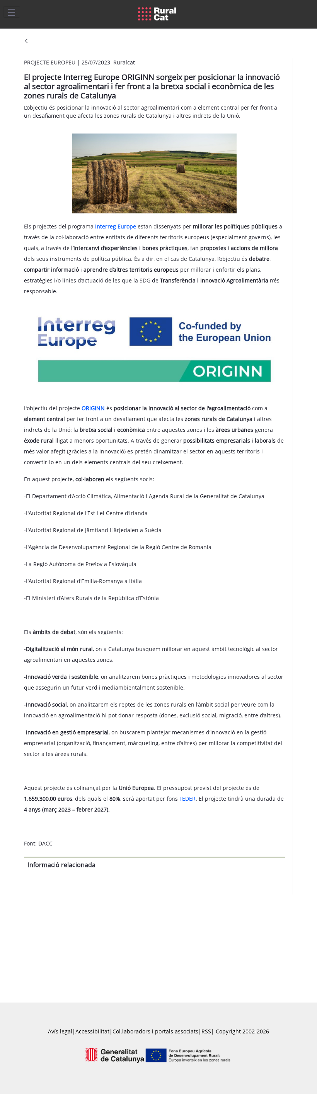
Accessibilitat (92, 1031)
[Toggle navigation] (11, 12)
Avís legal (60, 1031)
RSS (206, 1031)
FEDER (187, 798)
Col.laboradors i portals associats (155, 1031)
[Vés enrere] (26, 41)
